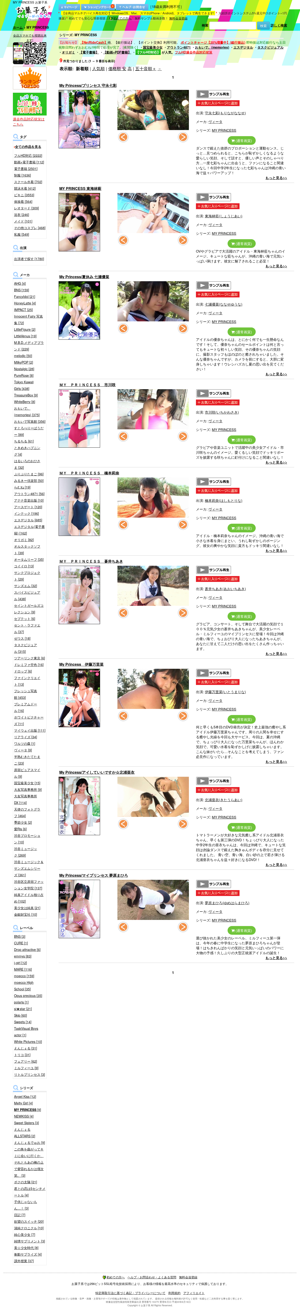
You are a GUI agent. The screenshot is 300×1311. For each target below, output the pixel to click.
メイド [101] (23, 221)
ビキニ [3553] (24, 194)
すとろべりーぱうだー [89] (29, 431)
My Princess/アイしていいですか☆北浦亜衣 (97, 772)
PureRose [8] (24, 375)
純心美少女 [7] (24, 1234)
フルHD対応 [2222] (28, 155)
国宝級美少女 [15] (27, 782)
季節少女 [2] (23, 822)
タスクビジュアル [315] (25, 648)
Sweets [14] (22, 1021)
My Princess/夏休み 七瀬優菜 (84, 276)
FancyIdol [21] (24, 296)
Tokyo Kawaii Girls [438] (24, 385)
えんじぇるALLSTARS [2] (24, 1132)
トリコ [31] (22, 1054)
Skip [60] (20, 1015)
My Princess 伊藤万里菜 (81, 664)
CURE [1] (21, 943)
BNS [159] (21, 290)
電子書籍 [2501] (26, 168)
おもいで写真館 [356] (29, 421)
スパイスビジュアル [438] (27, 595)
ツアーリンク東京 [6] (29, 658)
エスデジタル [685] (28, 520)
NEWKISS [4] (24, 1116)
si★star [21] (23, 1008)
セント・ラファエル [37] (27, 628)
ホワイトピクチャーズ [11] (29, 720)
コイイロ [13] (24, 566)
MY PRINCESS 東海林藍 (80, 188)
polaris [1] (21, 1002)
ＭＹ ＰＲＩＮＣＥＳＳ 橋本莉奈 (89, 473)
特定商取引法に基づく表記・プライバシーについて (130, 1293)
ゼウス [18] (22, 638)
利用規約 (174, 1293)
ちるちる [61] (24, 441)
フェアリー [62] (25, 1061)
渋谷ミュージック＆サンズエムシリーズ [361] (29, 868)
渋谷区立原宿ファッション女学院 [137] (29, 884)
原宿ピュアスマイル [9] (27, 773)
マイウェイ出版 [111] (29, 730)
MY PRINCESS (224, 130)
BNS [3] (19, 936)
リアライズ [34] (25, 736)
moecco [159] (24, 975)
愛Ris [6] (20, 829)
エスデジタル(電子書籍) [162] (29, 529)
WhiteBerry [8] (24, 401)
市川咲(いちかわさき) (222, 412)
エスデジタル (243, 47)
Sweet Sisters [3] (26, 1122)
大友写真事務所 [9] (28, 789)
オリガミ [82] (24, 539)
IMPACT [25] (23, 309)
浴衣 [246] (21, 214)
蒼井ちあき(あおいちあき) (225, 588)
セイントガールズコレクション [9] (29, 608)
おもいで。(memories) (212, 47)
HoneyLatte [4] (25, 303)
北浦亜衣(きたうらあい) (223, 799)
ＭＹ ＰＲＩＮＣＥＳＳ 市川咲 (87, 384)
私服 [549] (21, 234)
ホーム (18, 27)
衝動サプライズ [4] (28, 1254)
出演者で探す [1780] (29, 258)
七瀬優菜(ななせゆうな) (223, 304)
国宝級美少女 (153, 47)
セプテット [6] (24, 618)
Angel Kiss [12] (25, 1096)
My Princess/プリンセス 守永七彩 (88, 85)
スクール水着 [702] (28, 181)
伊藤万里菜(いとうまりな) (225, 691)
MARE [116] (23, 969)
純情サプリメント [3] (29, 1241)
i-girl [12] (20, 962)
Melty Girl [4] (23, 1103)
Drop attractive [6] (27, 949)
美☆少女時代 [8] (26, 1247)
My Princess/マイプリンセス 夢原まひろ (93, 875)
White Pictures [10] (28, 1041)
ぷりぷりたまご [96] (29, 474)
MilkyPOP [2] (23, 362)
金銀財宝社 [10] (25, 914)
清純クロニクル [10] (29, 1228)
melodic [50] (23, 355)
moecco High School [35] (24, 985)
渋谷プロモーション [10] (27, 838)
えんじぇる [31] (25, 1048)
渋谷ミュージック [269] (25, 851)
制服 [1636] (22, 175)
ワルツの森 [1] (24, 743)
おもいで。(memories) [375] (27, 411)
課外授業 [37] (24, 1260)
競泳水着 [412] (25, 188)
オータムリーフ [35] (29, 559)
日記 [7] (19, 1214)
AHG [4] (20, 283)
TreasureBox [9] (26, 395)
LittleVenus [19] (25, 336)
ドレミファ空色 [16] (29, 664)
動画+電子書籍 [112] (29, 162)
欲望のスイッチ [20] (29, 1221)
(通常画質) (243, 140)
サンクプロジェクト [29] (27, 575)
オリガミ (68, 52)
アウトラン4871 (179, 47)
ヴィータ (215, 121)
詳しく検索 (279, 25)
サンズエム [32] (25, 585)
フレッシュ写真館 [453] (25, 694)
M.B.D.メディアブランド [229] (29, 345)
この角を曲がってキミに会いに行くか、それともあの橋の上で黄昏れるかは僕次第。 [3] (29, 1162)
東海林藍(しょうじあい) (223, 215)
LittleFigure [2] (24, 329)
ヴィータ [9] (23, 750)
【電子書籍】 (89, 52)
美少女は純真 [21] (27, 907)
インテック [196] (26, 513)
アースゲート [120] (28, 506)
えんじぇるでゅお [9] (29, 1142)
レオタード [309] (26, 208)
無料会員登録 (178, 18)
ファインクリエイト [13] (27, 681)
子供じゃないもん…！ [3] (25, 1205)
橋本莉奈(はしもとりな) (223, 500)
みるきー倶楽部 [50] (29, 480)
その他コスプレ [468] (29, 227)
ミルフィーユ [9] (26, 1067)
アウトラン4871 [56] (29, 493)
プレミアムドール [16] (25, 707)
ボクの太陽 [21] (25, 1182)
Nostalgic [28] (24, 368)
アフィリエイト (194, 1293)
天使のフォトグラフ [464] (27, 812)
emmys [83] (22, 956)
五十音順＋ (145, 68)
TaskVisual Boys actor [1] (26, 1031)
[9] (27, 1109)
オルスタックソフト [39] (27, 549)
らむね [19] (22, 487)
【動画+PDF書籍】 (117, 52)
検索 (205, 25)
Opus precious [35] (28, 995)
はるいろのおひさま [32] (27, 464)
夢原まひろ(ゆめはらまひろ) (227, 902)
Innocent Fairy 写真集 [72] (28, 319)
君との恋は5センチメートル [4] (29, 1191)
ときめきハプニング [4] (27, 451)
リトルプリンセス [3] (29, 1074)
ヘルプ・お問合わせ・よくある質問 (152, 1277)
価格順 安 (117, 68)
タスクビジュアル (270, 47)
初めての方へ (122, 18)
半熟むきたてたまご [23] (27, 759)
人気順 (98, 68)
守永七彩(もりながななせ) (225, 112)
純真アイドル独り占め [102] (29, 897)
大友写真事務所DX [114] (25, 799)
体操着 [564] (23, 201)
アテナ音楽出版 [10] (29, 500)
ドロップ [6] (23, 671)
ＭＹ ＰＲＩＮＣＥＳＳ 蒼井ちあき (91, 561)
